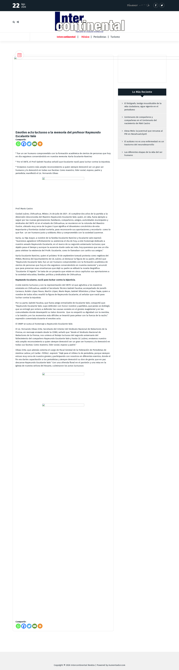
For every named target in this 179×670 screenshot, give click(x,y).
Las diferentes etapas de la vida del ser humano (143, 154)
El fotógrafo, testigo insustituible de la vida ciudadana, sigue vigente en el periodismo (143, 106)
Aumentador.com (117, 665)
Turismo (115, 36)
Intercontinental (66, 36)
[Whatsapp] (18, 143)
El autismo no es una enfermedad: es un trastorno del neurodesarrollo (144, 143)
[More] (40, 143)
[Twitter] (29, 143)
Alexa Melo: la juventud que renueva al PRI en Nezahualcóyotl (143, 132)
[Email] (34, 143)
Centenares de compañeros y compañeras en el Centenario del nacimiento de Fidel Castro (140, 120)
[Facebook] (23, 143)
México (85, 36)
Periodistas (99, 36)
